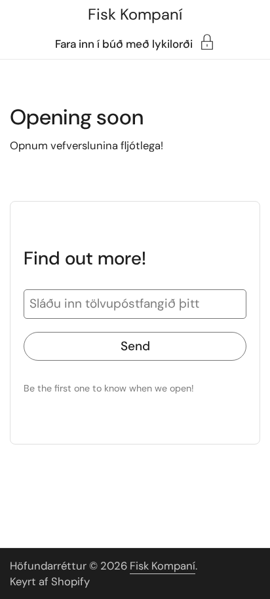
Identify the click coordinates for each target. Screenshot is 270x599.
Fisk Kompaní (135, 14)
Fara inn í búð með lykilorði (124, 43)
